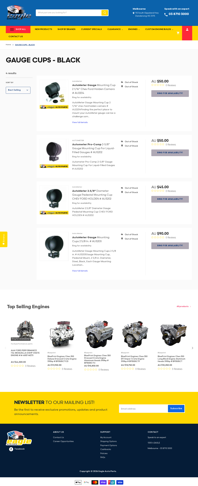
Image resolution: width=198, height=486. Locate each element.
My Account (105, 438)
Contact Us (16, 37)
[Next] (192, 348)
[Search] (105, 12)
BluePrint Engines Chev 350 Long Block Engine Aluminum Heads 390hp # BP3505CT (171, 359)
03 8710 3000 (166, 448)
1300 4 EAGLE (154, 443)
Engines (133, 29)
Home (8, 45)
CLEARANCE (114, 29)
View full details (80, 122)
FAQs (102, 457)
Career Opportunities (63, 441)
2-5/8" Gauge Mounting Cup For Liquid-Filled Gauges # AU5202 (93, 148)
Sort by (9, 83)
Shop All (21, 29)
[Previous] (5, 348)
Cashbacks (105, 449)
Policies (103, 453)
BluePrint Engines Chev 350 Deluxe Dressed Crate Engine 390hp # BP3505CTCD (62, 359)
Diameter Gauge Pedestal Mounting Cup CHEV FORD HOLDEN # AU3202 (92, 195)
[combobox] (68, 12)
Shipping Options (108, 441)
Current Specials (91, 29)
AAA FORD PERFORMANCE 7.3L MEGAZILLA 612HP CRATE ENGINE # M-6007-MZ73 (25, 353)
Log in (187, 29)
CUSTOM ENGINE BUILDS (158, 29)
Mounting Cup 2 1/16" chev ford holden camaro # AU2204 (94, 89)
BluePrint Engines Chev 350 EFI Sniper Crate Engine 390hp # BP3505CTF (134, 359)
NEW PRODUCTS (43, 29)
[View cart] (178, 33)
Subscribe (176, 408)
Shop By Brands (66, 29)
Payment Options (108, 445)
